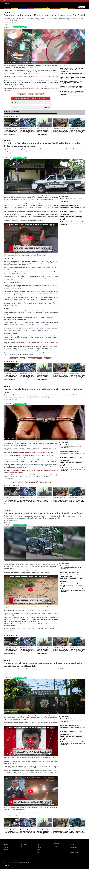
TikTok (6, 847)
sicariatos (48, 358)
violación (20, 482)
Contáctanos (23, 844)
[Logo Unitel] (7, 3)
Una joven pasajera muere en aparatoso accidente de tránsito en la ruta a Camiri (32, 452)
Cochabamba (27, 1)
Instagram (7, 849)
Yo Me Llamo (64, 7)
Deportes (39, 850)
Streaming (45, 7)
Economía (55, 128)
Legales (22, 846)
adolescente (21, 94)
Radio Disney (23, 7)
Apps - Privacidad (75, 850)
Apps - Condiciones (74, 852)
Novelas (72, 846)
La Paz (21, 1)
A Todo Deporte (55, 7)
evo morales (14, 358)
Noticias (6, 7)
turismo (22, 358)
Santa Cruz (16, 1)
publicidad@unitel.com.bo (24, 862)
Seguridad (7, 12)
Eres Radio (30, 7)
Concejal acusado (31, 482)
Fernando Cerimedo (35, 813)
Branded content (57, 844)
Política (38, 128)
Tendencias (56, 843)
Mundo (38, 849)
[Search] (83, 3)
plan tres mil (39, 94)
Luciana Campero (45, 482)
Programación (73, 847)
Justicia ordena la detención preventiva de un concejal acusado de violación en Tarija (33, 211)
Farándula (56, 848)
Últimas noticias (8, 1)
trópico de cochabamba (35, 358)
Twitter (6, 846)
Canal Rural (38, 7)
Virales (55, 846)
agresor (30, 94)
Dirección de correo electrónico (20, 102)
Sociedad (22, 128)
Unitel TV (14, 7)
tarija (13, 482)
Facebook (7, 844)
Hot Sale (72, 7)
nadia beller (23, 813)
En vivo (82, 7)
